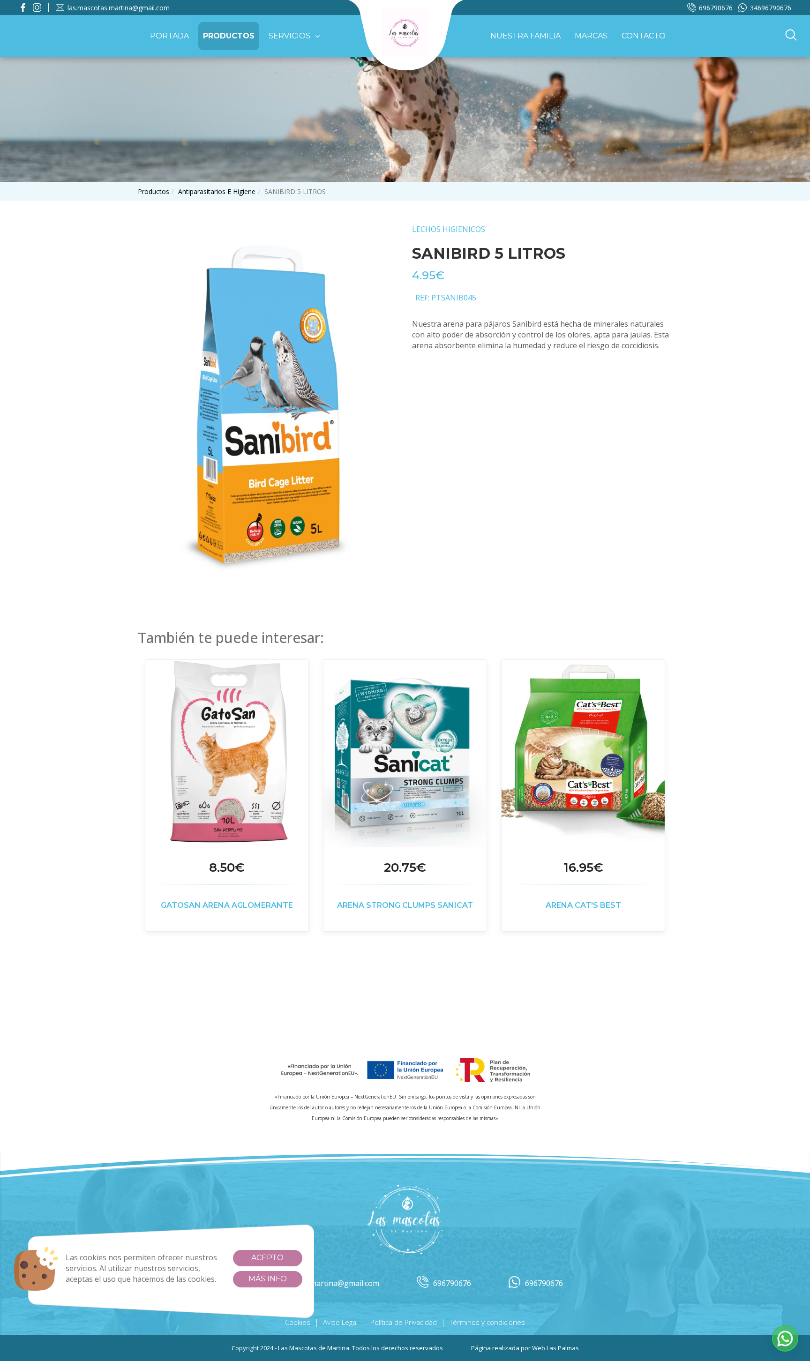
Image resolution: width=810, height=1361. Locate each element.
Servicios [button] (289, 35)
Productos (229, 35)
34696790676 (770, 7)
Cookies (297, 1322)
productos (153, 191)
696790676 (716, 7)
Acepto (267, 1257)
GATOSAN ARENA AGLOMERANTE (227, 905)
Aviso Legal (340, 1322)
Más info (267, 1278)
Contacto (644, 35)
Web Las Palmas (555, 1348)
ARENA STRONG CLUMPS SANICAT (405, 905)
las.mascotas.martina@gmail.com (119, 7)
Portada (169, 35)
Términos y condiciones (487, 1322)
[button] (791, 36)
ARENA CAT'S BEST (583, 905)
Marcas (591, 35)
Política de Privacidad (403, 1322)
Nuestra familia (525, 35)
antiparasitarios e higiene (216, 191)
